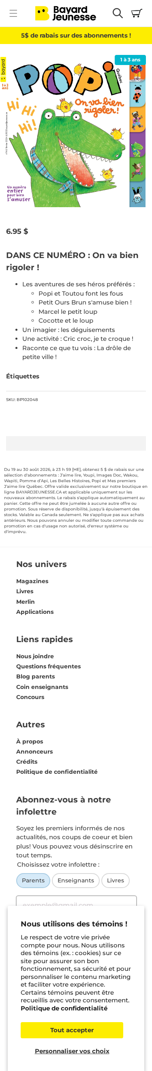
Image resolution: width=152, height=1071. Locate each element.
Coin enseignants (42, 687)
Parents (33, 880)
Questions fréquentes (48, 666)
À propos (29, 741)
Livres (24, 591)
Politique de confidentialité (64, 1008)
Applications (35, 611)
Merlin (25, 601)
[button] (13, 13)
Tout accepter (72, 1030)
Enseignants (76, 880)
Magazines (32, 581)
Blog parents (35, 676)
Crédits (26, 761)
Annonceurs (34, 751)
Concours (30, 697)
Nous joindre (35, 656)
